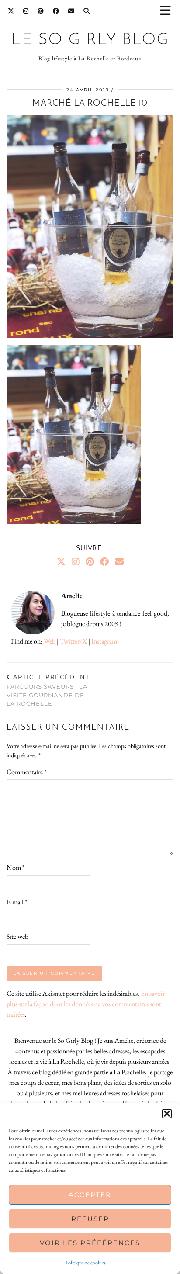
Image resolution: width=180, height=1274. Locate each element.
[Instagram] (26, 11)
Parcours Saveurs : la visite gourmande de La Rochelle (48, 690)
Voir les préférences (90, 1243)
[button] (168, 11)
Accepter (90, 1195)
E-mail (17, 902)
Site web (17, 936)
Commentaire (26, 771)
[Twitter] (11, 11)
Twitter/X (73, 641)
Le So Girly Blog (90, 40)
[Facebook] (56, 11)
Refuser (90, 1219)
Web (49, 641)
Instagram (104, 641)
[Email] (71, 11)
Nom (15, 867)
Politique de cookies (86, 1262)
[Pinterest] (41, 11)
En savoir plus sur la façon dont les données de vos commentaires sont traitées (86, 1004)
